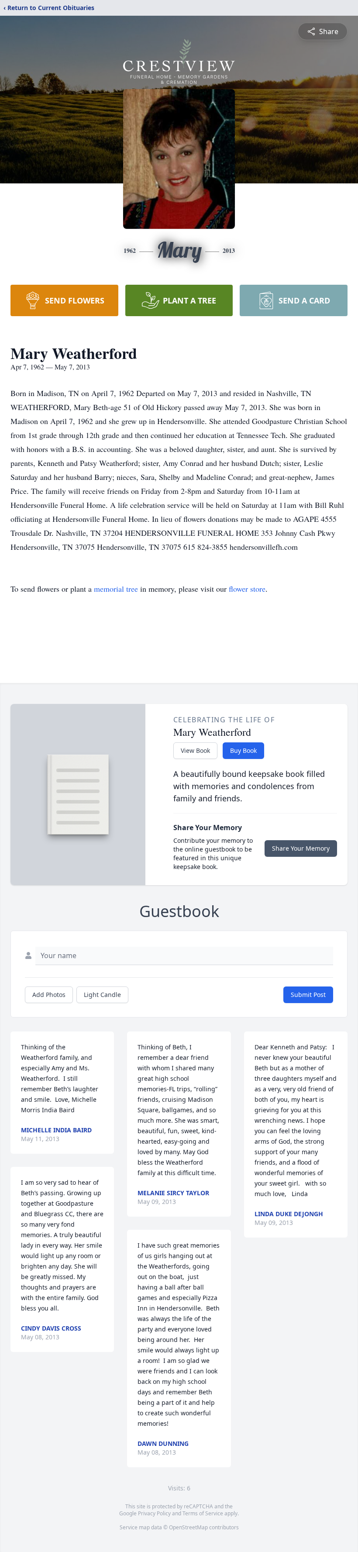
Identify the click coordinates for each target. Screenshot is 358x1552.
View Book (195, 750)
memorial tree (116, 588)
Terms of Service (202, 1513)
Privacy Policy (154, 1513)
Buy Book (243, 750)
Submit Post (308, 994)
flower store (247, 588)
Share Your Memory (301, 848)
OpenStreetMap (188, 1527)
